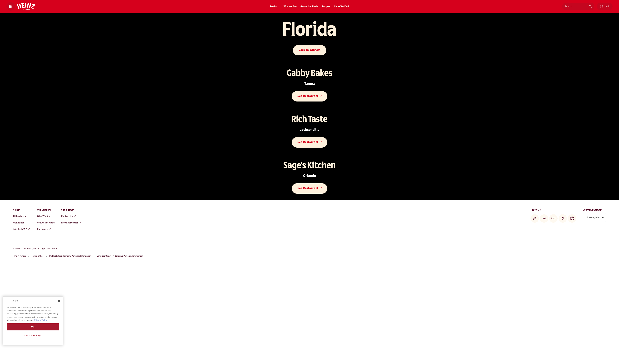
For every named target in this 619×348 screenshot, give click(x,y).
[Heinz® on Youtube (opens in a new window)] (553, 218)
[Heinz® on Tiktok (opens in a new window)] (535, 218)
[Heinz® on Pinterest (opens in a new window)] (572, 218)
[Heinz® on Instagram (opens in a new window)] (544, 218)
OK (32, 326)
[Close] (59, 300)
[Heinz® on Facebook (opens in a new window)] (563, 218)
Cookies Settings (33, 335)
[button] (10, 6)
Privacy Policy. (40, 320)
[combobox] (576, 6)
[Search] (590, 6)
